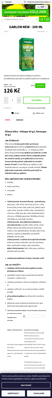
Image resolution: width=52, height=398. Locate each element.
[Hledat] (37, 19)
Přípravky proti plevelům (36, 108)
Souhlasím (38, 393)
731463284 (8, 2)
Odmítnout (13, 393)
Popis (7, 120)
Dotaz (17, 113)
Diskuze (19, 120)
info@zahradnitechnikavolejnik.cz (38, 2)
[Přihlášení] (41, 19)
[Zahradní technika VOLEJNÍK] (26, 12)
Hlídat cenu (40, 113)
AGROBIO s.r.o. (42, 31)
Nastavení (26, 385)
